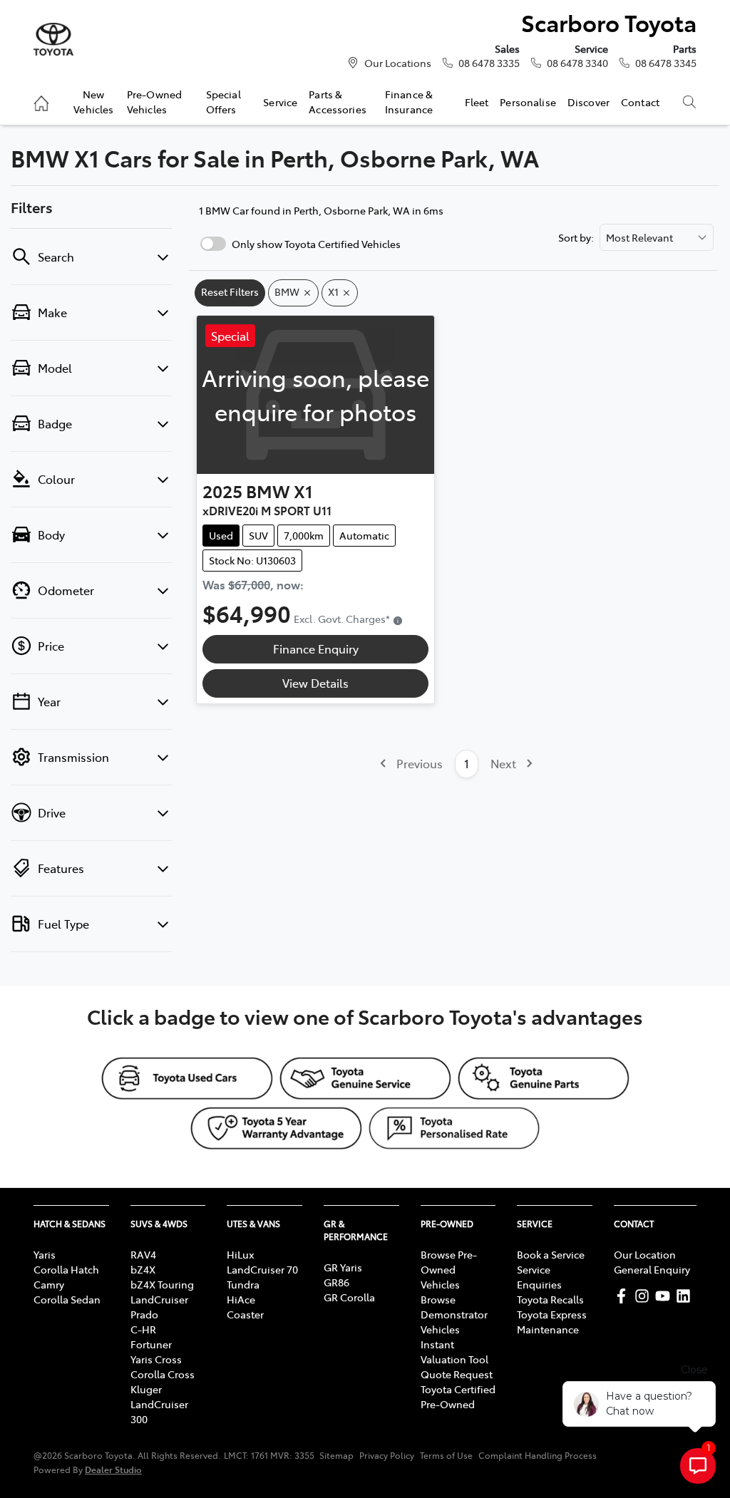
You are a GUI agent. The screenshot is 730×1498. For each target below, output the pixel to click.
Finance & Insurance (409, 101)
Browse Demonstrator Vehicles (454, 1314)
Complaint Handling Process (537, 1455)
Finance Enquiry (316, 648)
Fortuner (151, 1344)
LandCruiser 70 (262, 1269)
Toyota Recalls (550, 1299)
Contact (640, 102)
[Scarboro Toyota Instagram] (644, 1295)
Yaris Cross (156, 1359)
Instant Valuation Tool (454, 1351)
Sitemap (336, 1455)
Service (280, 102)
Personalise (528, 102)
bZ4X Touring (162, 1284)
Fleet (477, 102)
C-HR (143, 1329)
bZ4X (142, 1269)
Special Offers (223, 101)
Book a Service (551, 1254)
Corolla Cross (162, 1374)
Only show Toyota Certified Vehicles (316, 244)
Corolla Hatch (66, 1269)
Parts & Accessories (337, 101)
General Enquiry (652, 1269)
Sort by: (576, 237)
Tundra (243, 1284)
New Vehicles (93, 101)
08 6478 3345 (665, 63)
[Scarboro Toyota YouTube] (665, 1295)
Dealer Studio (113, 1469)
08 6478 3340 (577, 63)
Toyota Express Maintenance (552, 1321)
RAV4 (143, 1254)
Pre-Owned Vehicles (154, 101)
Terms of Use (446, 1455)
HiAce (241, 1299)
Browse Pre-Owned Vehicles (449, 1269)
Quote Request (457, 1374)
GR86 (336, 1282)
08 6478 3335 (489, 63)
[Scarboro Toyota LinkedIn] (686, 1295)
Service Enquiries (539, 1276)
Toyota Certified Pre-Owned (458, 1396)
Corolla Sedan (67, 1299)
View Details (315, 683)
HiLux (240, 1254)
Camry (49, 1284)
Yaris (45, 1254)
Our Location (645, 1254)
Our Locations (397, 63)
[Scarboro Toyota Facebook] (624, 1295)
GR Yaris (343, 1267)
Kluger (146, 1389)
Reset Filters (230, 291)
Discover (588, 102)
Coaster (245, 1314)
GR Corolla (349, 1297)
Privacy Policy (386, 1455)
